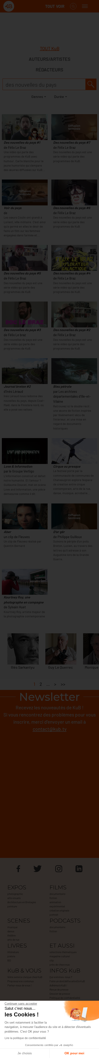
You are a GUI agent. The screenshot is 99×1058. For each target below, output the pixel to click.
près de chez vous (60, 964)
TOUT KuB (49, 48)
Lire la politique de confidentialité (25, 1038)
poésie (11, 956)
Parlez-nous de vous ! (19, 985)
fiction (53, 897)
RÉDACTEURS (49, 69)
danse (10, 931)
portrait (54, 914)
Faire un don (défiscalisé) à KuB (67, 981)
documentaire (57, 893)
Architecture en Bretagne (21, 902)
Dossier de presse (60, 993)
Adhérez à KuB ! (58, 985)
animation (55, 902)
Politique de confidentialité (65, 997)
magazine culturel (60, 956)
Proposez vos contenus (20, 981)
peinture (12, 906)
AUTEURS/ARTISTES (49, 59)
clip (52, 960)
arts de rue (13, 939)
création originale (59, 910)
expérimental (57, 906)
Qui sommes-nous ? (61, 977)
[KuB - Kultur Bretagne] (21, 6)
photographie (15, 893)
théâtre (11, 935)
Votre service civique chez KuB (24, 977)
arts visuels (14, 897)
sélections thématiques (63, 952)
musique (12, 927)
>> (63, 684)
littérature (13, 952)
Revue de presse (59, 989)
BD (9, 960)
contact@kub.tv (50, 729)
